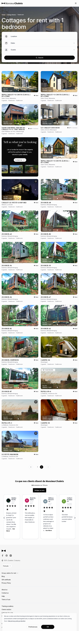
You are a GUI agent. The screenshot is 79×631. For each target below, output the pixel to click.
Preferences (32, 627)
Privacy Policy (6, 583)
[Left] (4, 81)
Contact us (18, 160)
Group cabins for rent (9, 573)
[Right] (35, 81)
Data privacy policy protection (16, 621)
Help (3, 596)
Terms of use (6, 599)
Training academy (7, 606)
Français (6, 566)
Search (40, 58)
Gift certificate (6, 580)
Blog (3, 576)
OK (48, 627)
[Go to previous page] (31, 467)
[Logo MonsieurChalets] (12, 3)
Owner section (6, 609)
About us (4, 589)
